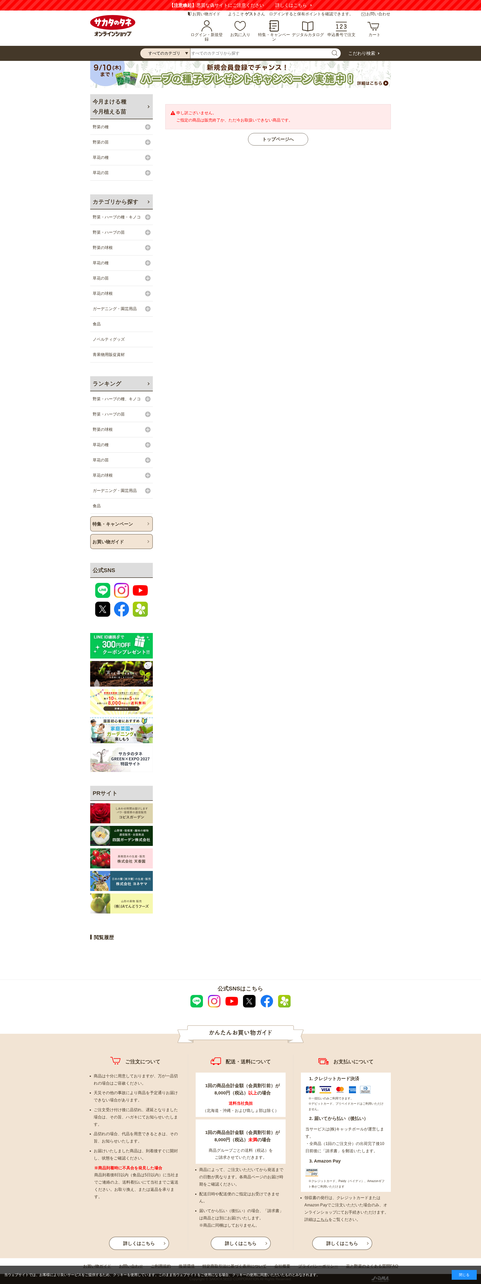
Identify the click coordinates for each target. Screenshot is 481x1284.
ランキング (107, 383)
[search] (334, 53)
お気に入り (240, 35)
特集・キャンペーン (274, 37)
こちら (322, 1219)
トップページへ (278, 139)
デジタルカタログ (308, 35)
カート (375, 35)
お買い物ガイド (206, 14)
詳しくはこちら (201, 5)
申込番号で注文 (341, 35)
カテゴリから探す (116, 202)
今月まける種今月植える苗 (110, 106)
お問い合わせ (378, 14)
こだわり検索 (361, 53)
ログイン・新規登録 (207, 37)
